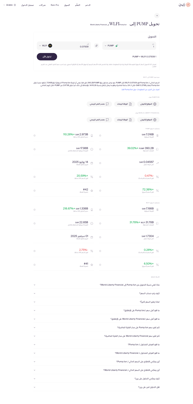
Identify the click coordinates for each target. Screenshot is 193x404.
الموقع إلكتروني (146, 104)
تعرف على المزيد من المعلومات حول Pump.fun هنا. (140, 89)
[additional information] (100, 135)
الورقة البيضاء (122, 104)
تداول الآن (47, 57)
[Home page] (184, 5)
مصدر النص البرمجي (97, 104)
